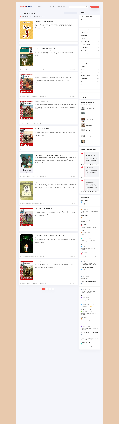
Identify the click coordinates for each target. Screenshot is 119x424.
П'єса (90, 87)
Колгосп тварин (85, 324)
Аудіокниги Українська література (29, 42)
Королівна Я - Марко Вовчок (44, 21)
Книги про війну (90, 53)
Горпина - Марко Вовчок (42, 101)
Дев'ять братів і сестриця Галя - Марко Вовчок (49, 262)
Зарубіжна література (90, 19)
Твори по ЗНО (90, 91)
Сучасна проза (90, 63)
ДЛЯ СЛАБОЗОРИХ (61, 6)
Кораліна (83, 303)
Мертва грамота (85, 252)
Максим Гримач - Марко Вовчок (45, 48)
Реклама (90, 97)
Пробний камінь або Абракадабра (90, 309)
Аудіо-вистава (90, 32)
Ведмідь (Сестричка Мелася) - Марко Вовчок (49, 155)
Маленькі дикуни (85, 342)
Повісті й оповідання (90, 29)
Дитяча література (90, 22)
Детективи (90, 35)
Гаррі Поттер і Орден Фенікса (88, 287)
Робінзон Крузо (85, 259)
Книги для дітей (90, 41)
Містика (90, 57)
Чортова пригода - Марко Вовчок (45, 182)
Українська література (90, 16)
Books (28, 7)
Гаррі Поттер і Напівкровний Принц (90, 281)
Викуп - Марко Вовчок (42, 128)
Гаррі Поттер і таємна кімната (88, 207)
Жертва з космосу (85, 295)
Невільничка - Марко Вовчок (44, 75)
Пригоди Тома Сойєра (87, 267)
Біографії (90, 50)
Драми (90, 38)
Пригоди (90, 66)
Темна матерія (85, 200)
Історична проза (90, 44)
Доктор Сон (84, 224)
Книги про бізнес (90, 47)
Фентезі (90, 81)
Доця (82, 230)
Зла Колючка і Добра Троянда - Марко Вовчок (49, 235)
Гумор (90, 26)
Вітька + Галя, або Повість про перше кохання (90, 332)
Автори (47, 6)
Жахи (90, 60)
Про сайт (52, 6)
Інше (90, 94)
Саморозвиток (90, 84)
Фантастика (90, 78)
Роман (90, 69)
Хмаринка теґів (35, 16)
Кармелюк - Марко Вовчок (43, 208)
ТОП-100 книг (40, 6)
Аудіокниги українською (26, 16)
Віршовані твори (90, 75)
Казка (90, 72)
